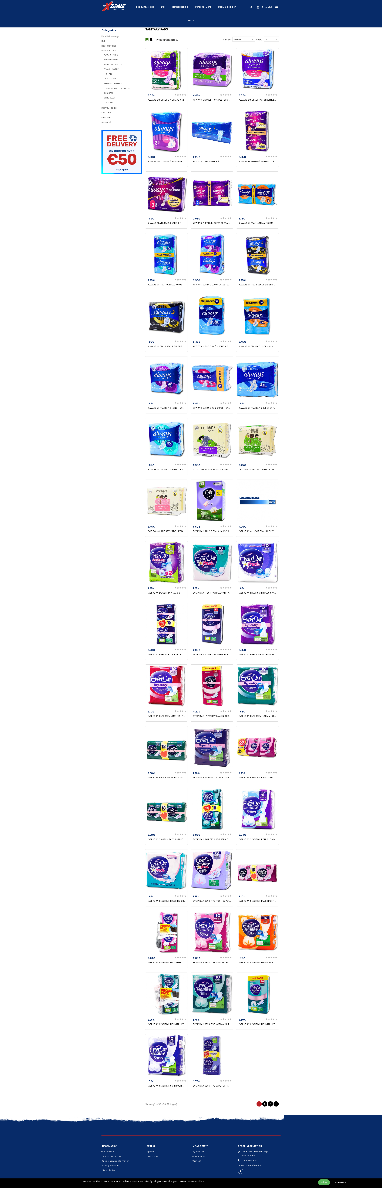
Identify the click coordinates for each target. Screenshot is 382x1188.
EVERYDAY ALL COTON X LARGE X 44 (213, 531)
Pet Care (106, 117)
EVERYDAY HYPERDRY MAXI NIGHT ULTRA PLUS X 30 (220, 716)
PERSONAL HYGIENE (113, 83)
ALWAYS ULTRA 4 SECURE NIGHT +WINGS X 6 (172, 346)
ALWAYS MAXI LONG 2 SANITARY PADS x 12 (171, 161)
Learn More (340, 1182)
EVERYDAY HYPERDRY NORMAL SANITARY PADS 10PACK (268, 716)
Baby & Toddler (227, 6)
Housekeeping (180, 6)
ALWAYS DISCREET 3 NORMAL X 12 (166, 99)
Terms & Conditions (111, 1156)
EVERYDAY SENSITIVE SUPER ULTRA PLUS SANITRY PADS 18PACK (226, 1085)
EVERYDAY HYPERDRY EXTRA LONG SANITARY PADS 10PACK (270, 654)
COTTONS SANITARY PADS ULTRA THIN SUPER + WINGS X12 (179, 531)
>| (276, 1104)
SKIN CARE (108, 93)
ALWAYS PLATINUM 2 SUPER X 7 (164, 223)
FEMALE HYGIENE (111, 69)
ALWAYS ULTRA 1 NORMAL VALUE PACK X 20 (262, 223)
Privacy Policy (108, 1170)
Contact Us (152, 1156)
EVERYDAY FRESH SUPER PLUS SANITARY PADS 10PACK (267, 592)
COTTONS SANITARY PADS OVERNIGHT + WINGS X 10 (221, 469)
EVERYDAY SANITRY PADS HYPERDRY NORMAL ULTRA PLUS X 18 (181, 839)
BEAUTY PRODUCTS (113, 64)
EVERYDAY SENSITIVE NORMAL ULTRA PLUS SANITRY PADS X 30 (272, 1024)
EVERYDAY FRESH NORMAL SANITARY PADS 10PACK (220, 592)
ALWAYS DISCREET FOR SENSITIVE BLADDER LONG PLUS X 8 (270, 99)
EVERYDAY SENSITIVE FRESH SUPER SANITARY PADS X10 (222, 900)
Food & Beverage (144, 6)
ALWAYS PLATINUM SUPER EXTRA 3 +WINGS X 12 (218, 223)
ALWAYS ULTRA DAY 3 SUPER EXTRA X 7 (260, 407)
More (191, 20)
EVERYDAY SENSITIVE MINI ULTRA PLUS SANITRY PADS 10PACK (271, 962)
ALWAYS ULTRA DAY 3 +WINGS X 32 (212, 346)
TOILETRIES (109, 102)
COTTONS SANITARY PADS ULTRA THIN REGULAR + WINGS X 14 (272, 469)
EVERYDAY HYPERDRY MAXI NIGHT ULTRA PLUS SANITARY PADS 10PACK (185, 716)
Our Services (107, 1151)
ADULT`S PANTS (111, 54)
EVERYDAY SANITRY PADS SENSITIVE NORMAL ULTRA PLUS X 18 (226, 839)
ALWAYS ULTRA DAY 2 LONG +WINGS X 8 (169, 407)
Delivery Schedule (110, 1165)
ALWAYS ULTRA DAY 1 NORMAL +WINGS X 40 (262, 346)
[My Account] (258, 7)
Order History (198, 1156)
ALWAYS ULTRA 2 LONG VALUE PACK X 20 (215, 284)
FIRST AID (108, 74)
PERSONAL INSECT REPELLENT (117, 88)
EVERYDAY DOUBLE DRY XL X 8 (164, 592)
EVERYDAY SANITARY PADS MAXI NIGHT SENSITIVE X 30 (268, 777)
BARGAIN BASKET (112, 59)
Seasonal (106, 122)
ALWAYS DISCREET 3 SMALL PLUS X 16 (213, 99)
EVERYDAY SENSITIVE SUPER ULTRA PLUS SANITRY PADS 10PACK (181, 1085)
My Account (198, 1151)
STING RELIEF (109, 97)
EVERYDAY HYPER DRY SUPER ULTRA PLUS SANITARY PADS (178, 654)
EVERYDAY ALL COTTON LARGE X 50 (258, 531)
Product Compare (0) (168, 39)
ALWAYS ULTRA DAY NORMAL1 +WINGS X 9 (170, 469)
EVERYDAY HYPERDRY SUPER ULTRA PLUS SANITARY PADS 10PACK (227, 777)
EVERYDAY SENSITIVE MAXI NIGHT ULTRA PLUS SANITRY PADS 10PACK (229, 962)
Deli (163, 6)
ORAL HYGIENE (110, 78)
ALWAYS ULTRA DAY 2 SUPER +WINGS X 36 (216, 407)
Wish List (196, 1161)
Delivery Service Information (115, 1161)
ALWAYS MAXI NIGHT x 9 (206, 161)
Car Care (106, 112)
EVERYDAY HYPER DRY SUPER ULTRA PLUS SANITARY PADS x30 (226, 654)
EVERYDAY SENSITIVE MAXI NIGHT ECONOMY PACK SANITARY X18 (273, 900)
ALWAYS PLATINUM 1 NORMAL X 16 (257, 161)
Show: (259, 39)
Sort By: (227, 39)
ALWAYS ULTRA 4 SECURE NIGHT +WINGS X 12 (263, 284)
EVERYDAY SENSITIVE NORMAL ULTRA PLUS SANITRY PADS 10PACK (227, 1024)
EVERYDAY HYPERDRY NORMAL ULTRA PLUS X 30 (173, 777)
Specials (151, 1151)
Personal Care (203, 6)
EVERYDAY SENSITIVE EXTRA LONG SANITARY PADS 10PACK (270, 839)
